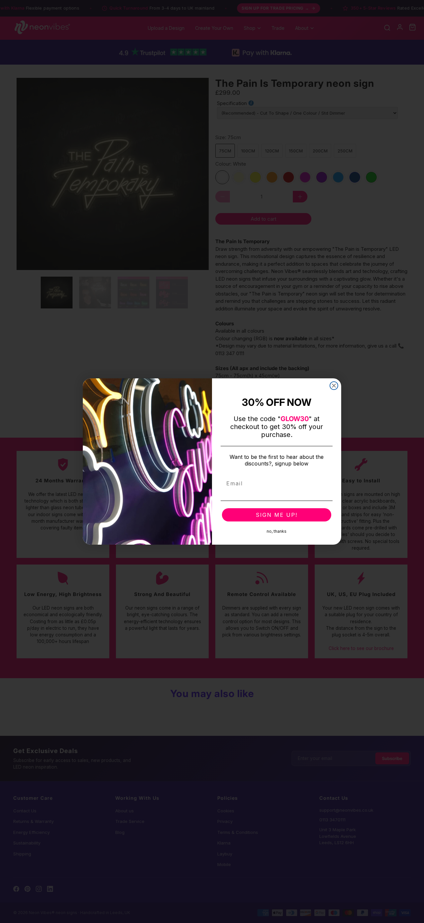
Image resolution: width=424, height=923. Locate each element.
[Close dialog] (334, 386)
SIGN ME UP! (276, 515)
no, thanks (277, 531)
